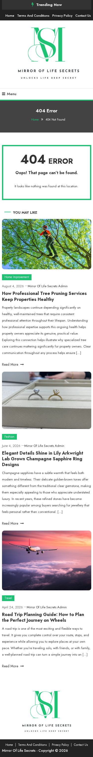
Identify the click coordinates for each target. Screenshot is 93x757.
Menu (11, 94)
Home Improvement (16, 277)
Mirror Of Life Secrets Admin (48, 286)
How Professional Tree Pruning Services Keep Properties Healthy (44, 296)
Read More (10, 364)
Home (9, 15)
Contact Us (83, 15)
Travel (8, 598)
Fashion (9, 436)
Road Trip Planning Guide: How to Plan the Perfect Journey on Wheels (43, 617)
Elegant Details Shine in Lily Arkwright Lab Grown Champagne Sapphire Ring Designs (42, 459)
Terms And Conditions (33, 15)
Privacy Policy (62, 15)
